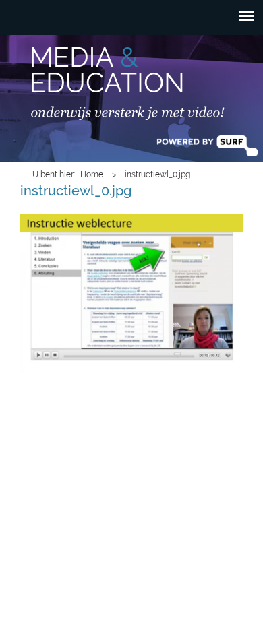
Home (91, 174)
